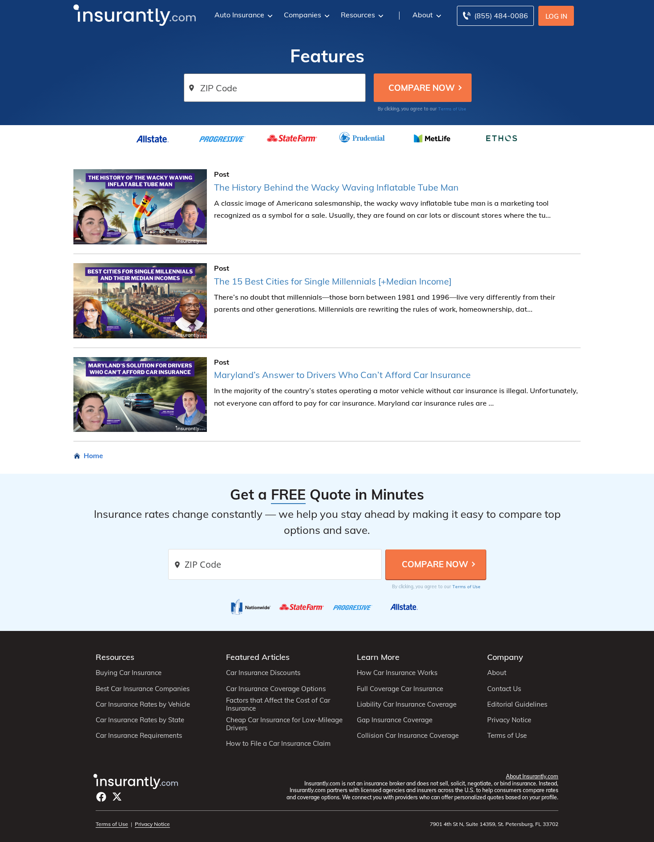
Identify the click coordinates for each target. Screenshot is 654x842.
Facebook (101, 796)
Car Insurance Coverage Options (276, 689)
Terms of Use (452, 109)
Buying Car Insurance (128, 673)
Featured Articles (258, 657)
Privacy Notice (509, 720)
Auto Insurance (239, 14)
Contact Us (504, 689)
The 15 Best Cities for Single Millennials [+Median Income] (333, 281)
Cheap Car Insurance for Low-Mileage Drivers (284, 724)
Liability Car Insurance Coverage (406, 704)
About (422, 14)
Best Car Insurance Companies (143, 689)
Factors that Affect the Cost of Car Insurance (278, 704)
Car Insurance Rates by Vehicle (143, 704)
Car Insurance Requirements (139, 736)
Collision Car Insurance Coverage (408, 736)
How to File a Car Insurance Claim (278, 744)
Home (93, 455)
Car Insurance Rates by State (140, 720)
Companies (302, 14)
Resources (358, 14)
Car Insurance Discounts (263, 673)
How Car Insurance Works (397, 673)
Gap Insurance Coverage (394, 720)
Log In (556, 16)
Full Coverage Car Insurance (400, 689)
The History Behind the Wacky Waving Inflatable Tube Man (336, 187)
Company (505, 657)
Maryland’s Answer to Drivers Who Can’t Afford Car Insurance (342, 374)
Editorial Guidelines (517, 704)
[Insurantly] (134, 14)
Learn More (378, 657)
